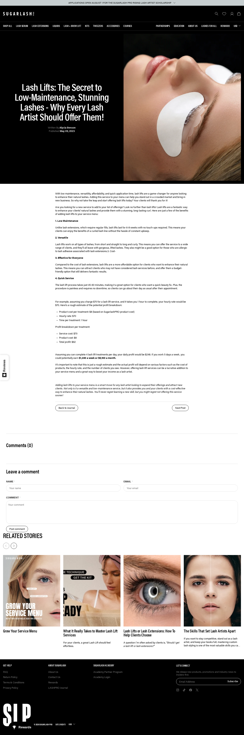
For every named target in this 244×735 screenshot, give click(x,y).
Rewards (225, 26)
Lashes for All (209, 26)
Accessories (113, 26)
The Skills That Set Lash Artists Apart (210, 631)
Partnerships (163, 26)
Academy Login (101, 677)
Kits (87, 26)
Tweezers (98, 26)
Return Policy (10, 677)
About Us (192, 26)
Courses (127, 26)
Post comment (17, 529)
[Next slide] (13, 545)
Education (179, 26)
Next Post (180, 408)
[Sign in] (231, 14)
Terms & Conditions (13, 682)
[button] (238, 13)
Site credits (60, 724)
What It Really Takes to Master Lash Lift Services (90, 633)
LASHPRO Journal (58, 687)
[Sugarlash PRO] (18, 13)
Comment (13, 497)
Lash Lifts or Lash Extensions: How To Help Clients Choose (149, 633)
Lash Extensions (40, 26)
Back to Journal (67, 408)
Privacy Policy (10, 687)
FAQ (5, 672)
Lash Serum (22, 26)
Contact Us (54, 677)
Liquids (56, 26)
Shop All (7, 26)
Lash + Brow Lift (72, 26)
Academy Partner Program (108, 672)
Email (128, 481)
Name (10, 481)
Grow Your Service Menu (20, 631)
